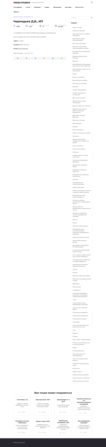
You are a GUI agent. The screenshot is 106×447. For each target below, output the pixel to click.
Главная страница (18, 16)
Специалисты (76, 290)
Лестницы (75, 179)
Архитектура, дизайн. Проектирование (79, 39)
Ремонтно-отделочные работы (81, 275)
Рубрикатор (76, 283)
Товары (46, 7)
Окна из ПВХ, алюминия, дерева (80, 241)
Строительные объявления (80, 315)
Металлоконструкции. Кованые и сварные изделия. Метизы (82, 191)
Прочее (75, 269)
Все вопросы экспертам (80, 83)
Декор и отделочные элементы (82, 106)
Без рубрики (18, 7)
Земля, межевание (78, 129)
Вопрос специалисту (79, 77)
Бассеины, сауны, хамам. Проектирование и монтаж (81, 47)
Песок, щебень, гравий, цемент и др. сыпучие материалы (82, 255)
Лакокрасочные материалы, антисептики (81, 175)
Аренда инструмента (79, 30)
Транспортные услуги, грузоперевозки (79, 354)
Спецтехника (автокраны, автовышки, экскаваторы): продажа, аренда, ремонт (80, 295)
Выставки (68, 7)
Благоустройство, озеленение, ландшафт (81, 52)
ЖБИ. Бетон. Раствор (79, 120)
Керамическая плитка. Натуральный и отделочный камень (81, 141)
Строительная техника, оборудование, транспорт (80, 303)
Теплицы (75, 336)
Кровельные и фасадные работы (80, 165)
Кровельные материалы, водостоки (80, 170)
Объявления (57, 7)
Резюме (75, 272)
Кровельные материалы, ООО (63, 421)
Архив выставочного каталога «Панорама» (81, 34)
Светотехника (77, 287)
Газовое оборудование (79, 90)
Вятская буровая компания (84, 422)
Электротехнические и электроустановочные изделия (84, 401)
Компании (37, 7)
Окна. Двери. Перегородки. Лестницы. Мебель (81, 246)
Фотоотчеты (79, 7)
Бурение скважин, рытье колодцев (80, 57)
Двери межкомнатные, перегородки (79, 101)
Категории (76, 136)
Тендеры (75, 333)
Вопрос (75, 74)
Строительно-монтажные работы (80, 308)
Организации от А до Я (63, 400)
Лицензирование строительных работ (78, 183)
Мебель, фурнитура (78, 187)
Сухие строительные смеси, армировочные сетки (81, 326)
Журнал (16, 12)
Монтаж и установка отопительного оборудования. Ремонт (81, 202)
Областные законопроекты (80, 226)
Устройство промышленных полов (81, 364)
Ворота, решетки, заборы (80, 80)
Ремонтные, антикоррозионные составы (82, 279)
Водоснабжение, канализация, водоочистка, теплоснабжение (82, 65)
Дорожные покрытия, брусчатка (79, 116)
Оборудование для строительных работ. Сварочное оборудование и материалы (81, 231)
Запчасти (75, 126)
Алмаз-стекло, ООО (43, 421)
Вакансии (75, 61)
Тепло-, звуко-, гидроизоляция (81, 339)
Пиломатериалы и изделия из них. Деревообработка (81, 260)
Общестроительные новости (81, 237)
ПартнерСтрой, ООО (43, 399)
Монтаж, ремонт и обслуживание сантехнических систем (82, 208)
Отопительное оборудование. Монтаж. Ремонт (81, 250)
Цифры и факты (77, 371)
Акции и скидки (77, 27)
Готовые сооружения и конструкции (79, 93)
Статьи (28, 7)
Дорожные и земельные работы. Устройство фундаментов (80, 110)
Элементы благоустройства (81, 381)
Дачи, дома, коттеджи (79, 98)
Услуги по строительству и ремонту (80, 359)
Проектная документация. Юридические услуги (80, 265)
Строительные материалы (80, 312)
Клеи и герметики (78, 145)
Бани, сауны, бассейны (79, 43)
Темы (74, 330)
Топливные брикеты (78, 350)
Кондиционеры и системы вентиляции (80, 156)
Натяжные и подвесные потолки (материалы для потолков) (80, 214)
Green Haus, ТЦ (22, 399)
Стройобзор (76, 322)
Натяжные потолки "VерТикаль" (22, 422)
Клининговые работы (79, 149)
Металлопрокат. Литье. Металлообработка (79, 196)
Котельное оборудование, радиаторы (80, 160)
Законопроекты (77, 123)
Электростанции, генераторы (81, 378)
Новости (75, 219)
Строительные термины (79, 319)
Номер (75, 223)
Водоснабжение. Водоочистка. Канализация (82, 69)
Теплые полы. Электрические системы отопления (81, 343)
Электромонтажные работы (81, 374)
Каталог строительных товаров (82, 133)
